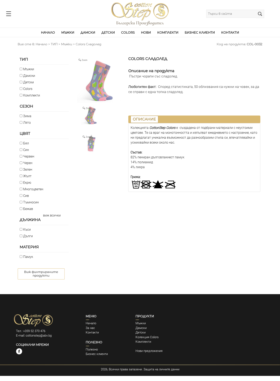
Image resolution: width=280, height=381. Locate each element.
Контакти (92, 332)
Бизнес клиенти (97, 354)
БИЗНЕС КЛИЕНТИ (200, 32)
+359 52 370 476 (34, 331)
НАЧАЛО (48, 32)
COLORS (128, 32)
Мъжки (66, 44)
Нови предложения (149, 351)
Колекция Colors (147, 337)
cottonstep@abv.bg (39, 335)
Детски (140, 332)
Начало (91, 323)
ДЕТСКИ (108, 32)
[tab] (144, 119)
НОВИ (146, 32)
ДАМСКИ (88, 32)
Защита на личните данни (161, 369)
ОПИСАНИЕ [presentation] (144, 119)
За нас (90, 328)
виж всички (52, 215)
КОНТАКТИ (230, 32)
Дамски (141, 328)
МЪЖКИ (67, 32)
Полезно (92, 349)
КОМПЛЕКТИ (167, 32)
